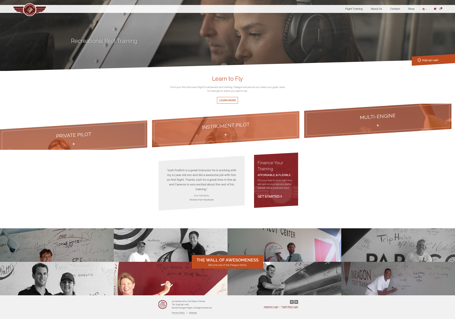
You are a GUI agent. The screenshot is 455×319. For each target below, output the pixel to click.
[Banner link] (73, 138)
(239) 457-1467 (430, 60)
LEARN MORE (227, 100)
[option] (57, 245)
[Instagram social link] (292, 302)
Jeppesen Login (271, 307)
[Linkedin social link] (296, 302)
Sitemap (193, 313)
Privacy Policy (178, 313)
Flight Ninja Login (290, 307)
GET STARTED (269, 196)
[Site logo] (29, 9)
